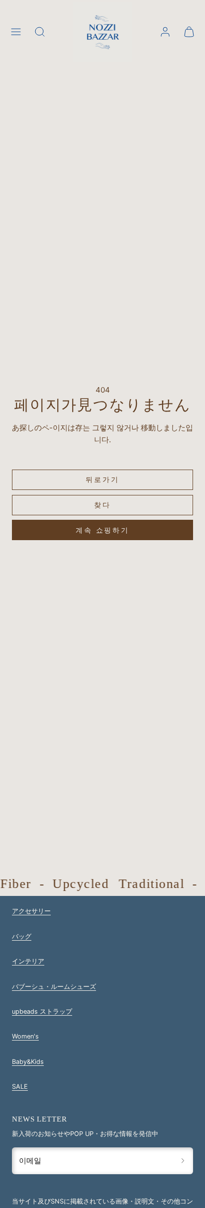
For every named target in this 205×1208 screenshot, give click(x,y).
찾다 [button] (102, 504)
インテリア (28, 961)
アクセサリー (31, 911)
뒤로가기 (102, 479)
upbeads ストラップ (42, 1011)
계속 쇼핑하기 (102, 530)
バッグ (21, 936)
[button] (16, 32)
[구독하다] (183, 1160)
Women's (25, 1036)
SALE (20, 1086)
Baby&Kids (28, 1061)
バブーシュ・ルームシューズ (54, 986)
